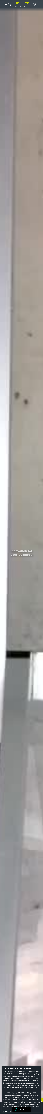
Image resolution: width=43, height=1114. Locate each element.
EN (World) (8, 4)
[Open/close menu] (40, 4)
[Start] (21, 2)
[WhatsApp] (35, 4)
